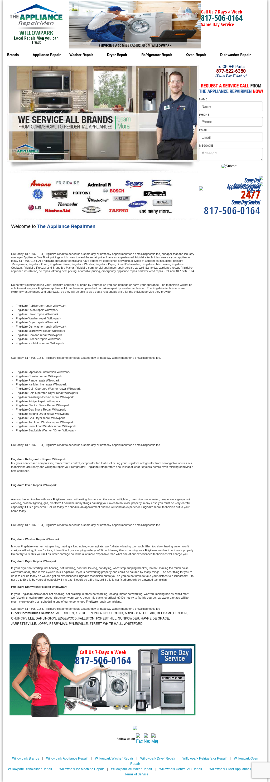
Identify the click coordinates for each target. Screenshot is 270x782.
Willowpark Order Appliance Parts (233, 768)
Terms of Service (136, 774)
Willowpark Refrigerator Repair (204, 758)
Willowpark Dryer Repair (157, 758)
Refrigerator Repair (156, 54)
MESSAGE (206, 145)
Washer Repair (81, 54)
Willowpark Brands (25, 758)
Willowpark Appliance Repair (67, 758)
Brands (13, 54)
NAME (203, 99)
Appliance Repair (47, 54)
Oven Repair (196, 54)
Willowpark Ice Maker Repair (131, 768)
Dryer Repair (117, 54)
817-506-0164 (222, 17)
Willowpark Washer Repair (114, 758)
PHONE (204, 114)
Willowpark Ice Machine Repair (81, 768)
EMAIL (203, 130)
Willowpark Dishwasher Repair (30, 768)
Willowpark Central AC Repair (180, 768)
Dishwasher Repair (235, 54)
